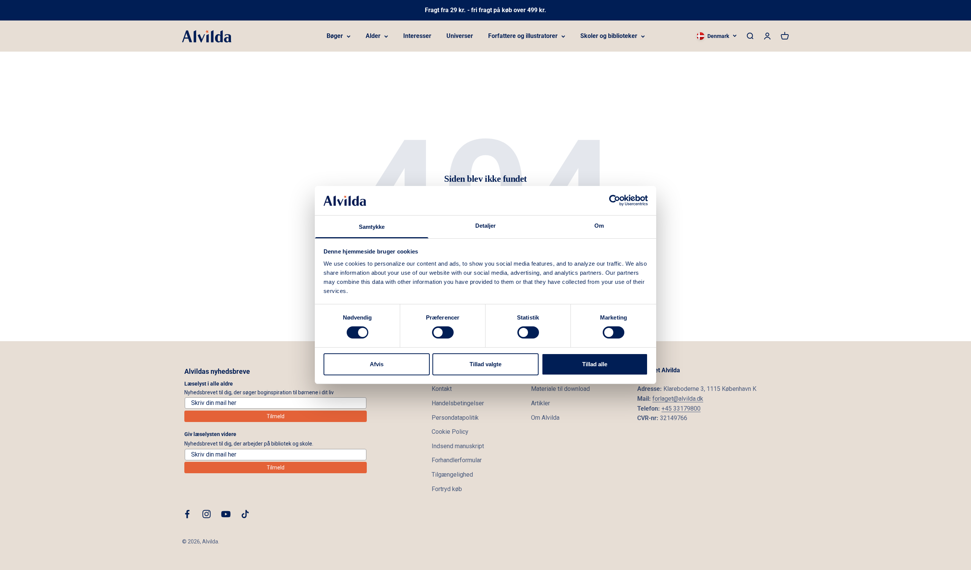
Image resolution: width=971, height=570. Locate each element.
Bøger (335, 35)
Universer (459, 35)
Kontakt (442, 388)
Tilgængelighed (452, 474)
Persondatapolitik (455, 417)
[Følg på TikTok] (245, 514)
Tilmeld (275, 416)
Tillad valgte (485, 364)
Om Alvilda (545, 417)
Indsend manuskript (458, 446)
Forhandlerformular (457, 460)
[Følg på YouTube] (226, 514)
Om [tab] (599, 225)
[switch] (443, 332)
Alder (373, 35)
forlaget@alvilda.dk (677, 398)
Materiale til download (560, 388)
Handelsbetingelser (458, 403)
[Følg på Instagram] (206, 514)
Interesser (417, 35)
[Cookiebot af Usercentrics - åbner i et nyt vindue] (614, 200)
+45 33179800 (681, 408)
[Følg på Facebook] (187, 514)
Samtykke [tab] (372, 227)
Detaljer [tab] (485, 225)
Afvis (376, 364)
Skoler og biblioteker (608, 35)
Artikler (540, 403)
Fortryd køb (447, 489)
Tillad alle (594, 364)
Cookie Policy (450, 431)
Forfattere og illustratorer (523, 35)
